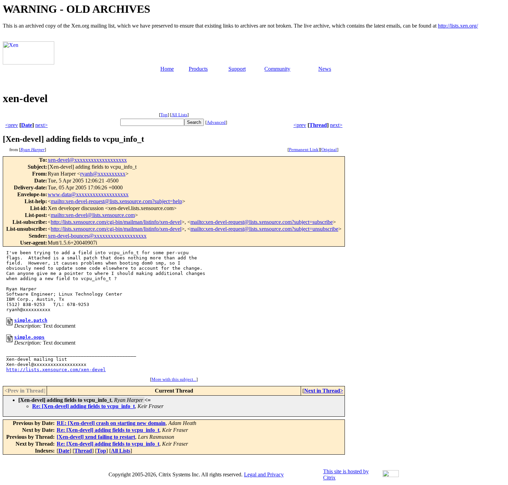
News (324, 69)
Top (164, 114)
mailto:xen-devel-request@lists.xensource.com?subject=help (116, 201)
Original (329, 149)
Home (167, 69)
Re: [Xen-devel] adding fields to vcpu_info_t (83, 406)
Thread (318, 125)
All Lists (179, 114)
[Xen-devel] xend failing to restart (96, 437)
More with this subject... (173, 379)
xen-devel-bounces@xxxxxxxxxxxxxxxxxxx (97, 236)
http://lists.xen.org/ (458, 26)
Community (277, 69)
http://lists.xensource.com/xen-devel (56, 369)
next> (41, 125)
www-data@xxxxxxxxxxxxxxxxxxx (88, 194)
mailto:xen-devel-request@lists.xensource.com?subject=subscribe (261, 222)
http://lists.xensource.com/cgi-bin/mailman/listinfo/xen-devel (116, 222)
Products (198, 69)
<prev (11, 125)
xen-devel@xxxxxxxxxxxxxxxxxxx (87, 160)
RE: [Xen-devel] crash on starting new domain (111, 423)
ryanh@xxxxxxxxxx (102, 174)
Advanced (216, 122)
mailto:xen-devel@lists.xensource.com (93, 215)
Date (26, 125)
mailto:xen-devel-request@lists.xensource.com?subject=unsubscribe (264, 229)
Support (237, 69)
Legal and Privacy (264, 474)
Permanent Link (304, 149)
